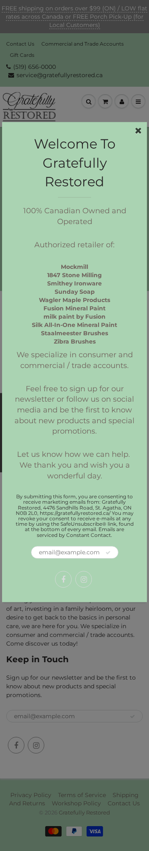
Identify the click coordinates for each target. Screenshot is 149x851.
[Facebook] (63, 579)
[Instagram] (83, 579)
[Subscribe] (108, 552)
